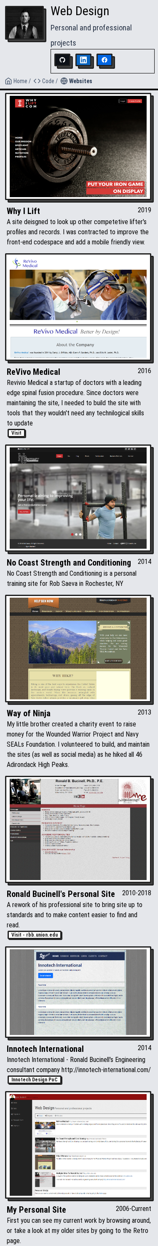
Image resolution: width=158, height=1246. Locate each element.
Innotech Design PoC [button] (34, 1080)
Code (48, 81)
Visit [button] (16, 433)
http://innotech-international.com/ (106, 1070)
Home (20, 81)
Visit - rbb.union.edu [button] (34, 935)
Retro (140, 1231)
